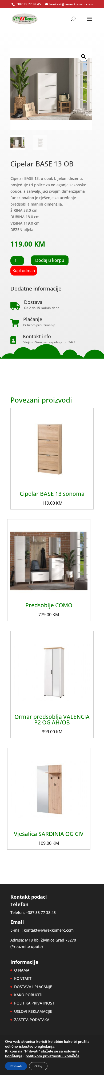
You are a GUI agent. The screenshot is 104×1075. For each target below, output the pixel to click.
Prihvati (16, 1066)
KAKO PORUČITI (28, 994)
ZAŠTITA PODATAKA (31, 1019)
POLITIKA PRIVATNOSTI (34, 1003)
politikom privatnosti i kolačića (52, 1056)
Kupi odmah (24, 270)
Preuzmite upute (26, 946)
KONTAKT (22, 978)
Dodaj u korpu (49, 260)
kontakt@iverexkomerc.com (49, 930)
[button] (83, 56)
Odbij (38, 1066)
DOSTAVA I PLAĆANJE (33, 986)
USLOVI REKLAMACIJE (33, 1011)
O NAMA (21, 970)
